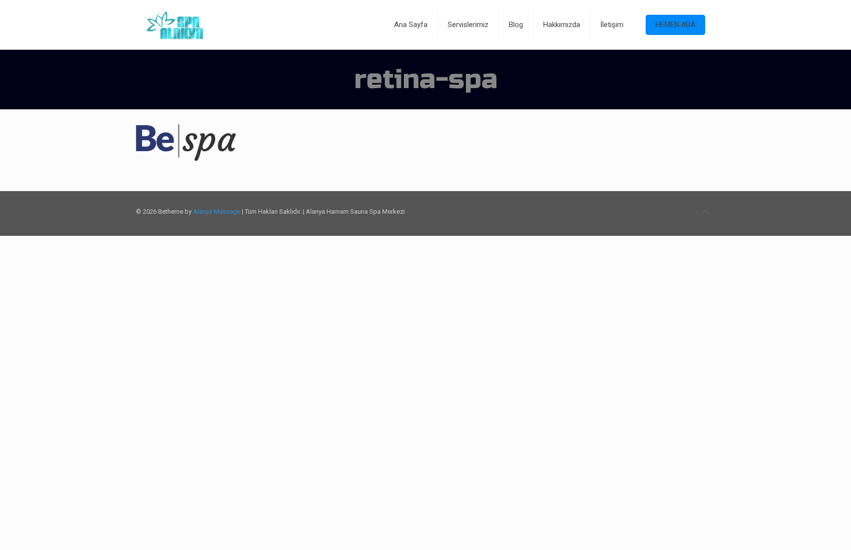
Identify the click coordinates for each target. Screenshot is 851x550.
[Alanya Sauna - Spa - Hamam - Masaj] (175, 24)
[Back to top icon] (704, 212)
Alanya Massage (216, 211)
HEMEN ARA (675, 24)
